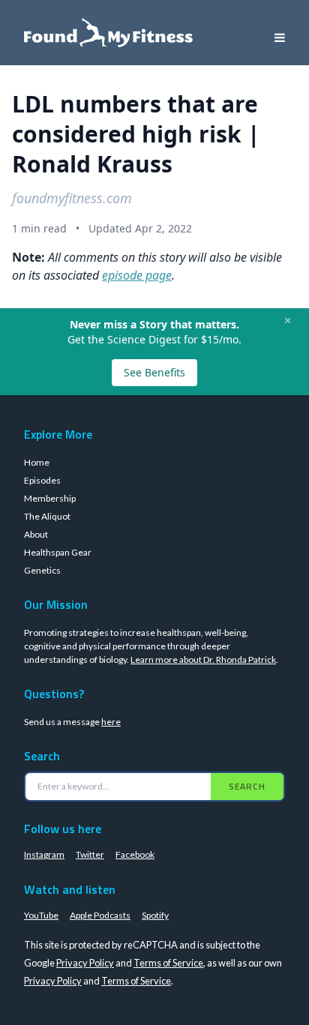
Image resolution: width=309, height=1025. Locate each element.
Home (37, 462)
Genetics (42, 570)
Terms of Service (168, 963)
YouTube (41, 915)
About (36, 534)
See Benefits (154, 372)
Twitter (90, 854)
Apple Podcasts (100, 915)
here (111, 721)
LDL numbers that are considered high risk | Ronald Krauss (136, 133)
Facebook (135, 854)
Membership (50, 498)
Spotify (155, 915)
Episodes (42, 480)
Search (247, 786)
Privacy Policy (85, 963)
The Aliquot (47, 516)
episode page (137, 275)
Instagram (44, 854)
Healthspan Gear (58, 552)
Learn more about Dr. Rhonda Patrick (203, 659)
